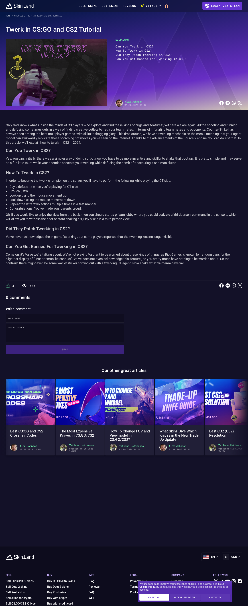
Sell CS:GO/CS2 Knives (21, 603)
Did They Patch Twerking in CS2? (143, 55)
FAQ (91, 592)
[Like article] (8, 286)
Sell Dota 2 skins (16, 586)
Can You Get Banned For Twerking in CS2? (150, 59)
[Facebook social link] (221, 103)
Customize (215, 597)
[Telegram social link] (227, 103)
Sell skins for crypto (19, 598)
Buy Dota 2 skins (58, 586)
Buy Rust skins (56, 592)
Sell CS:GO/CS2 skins (20, 581)
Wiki (91, 598)
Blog (91, 581)
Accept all (154, 597)
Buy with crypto (57, 598)
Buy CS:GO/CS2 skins (61, 581)
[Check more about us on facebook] (239, 581)
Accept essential (185, 597)
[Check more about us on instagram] (233, 581)
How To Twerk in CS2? (133, 50)
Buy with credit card (60, 603)
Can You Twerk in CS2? (134, 46)
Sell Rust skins (15, 592)
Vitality (153, 6)
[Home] (20, 6)
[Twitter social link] (240, 103)
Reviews (129, 6)
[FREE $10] (167, 6)
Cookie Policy (147, 586)
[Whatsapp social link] (234, 103)
